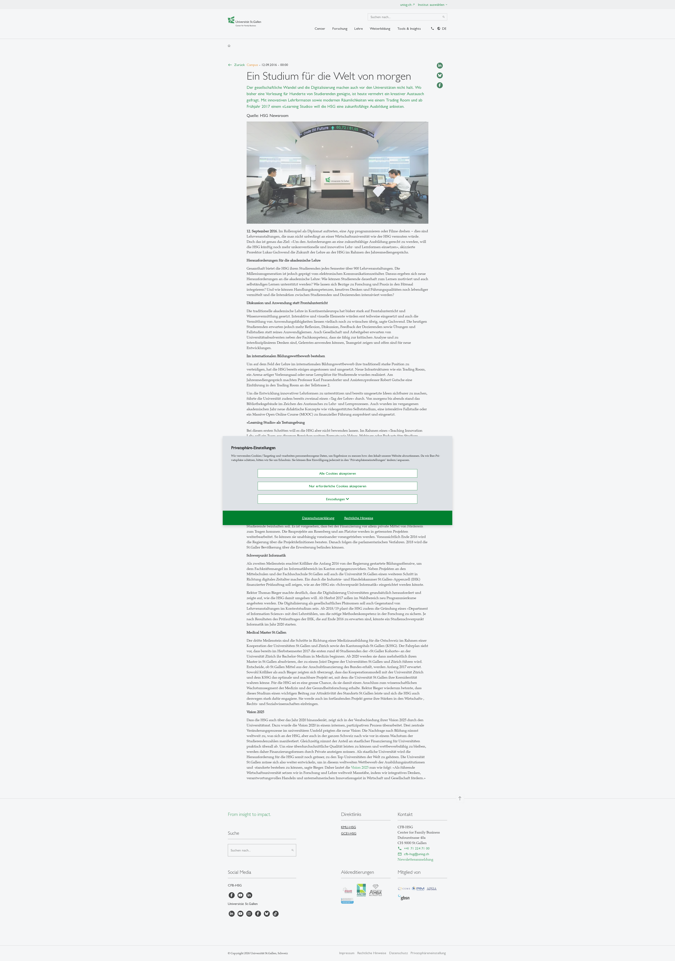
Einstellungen (336, 499)
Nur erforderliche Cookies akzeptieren (337, 486)
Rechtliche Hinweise (358, 518)
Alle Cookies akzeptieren (337, 473)
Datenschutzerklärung (318, 518)
